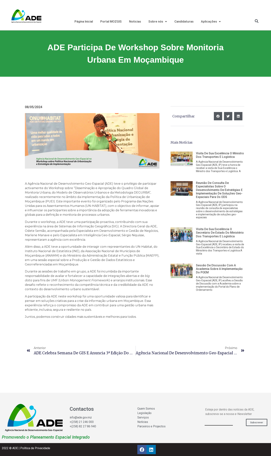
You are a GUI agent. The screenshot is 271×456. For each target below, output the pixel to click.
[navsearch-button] (254, 21)
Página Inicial (83, 21)
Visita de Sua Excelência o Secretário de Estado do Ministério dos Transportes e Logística (220, 232)
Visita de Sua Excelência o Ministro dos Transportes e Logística (220, 155)
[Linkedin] (151, 449)
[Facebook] (142, 449)
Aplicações (209, 21)
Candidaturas (184, 21)
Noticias (135, 21)
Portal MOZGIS (111, 21)
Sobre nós (155, 21)
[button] (256, 422)
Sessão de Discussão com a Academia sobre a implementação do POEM (219, 269)
